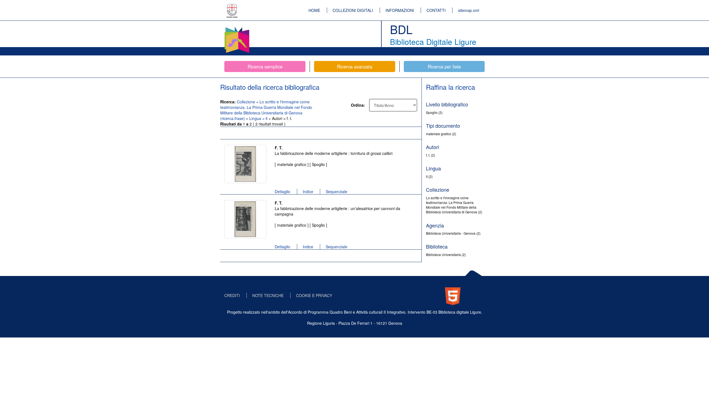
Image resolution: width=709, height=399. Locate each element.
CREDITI (232, 295)
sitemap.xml (468, 10)
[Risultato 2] (245, 219)
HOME (314, 10)
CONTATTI (436, 10)
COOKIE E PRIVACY (314, 295)
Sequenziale (336, 191)
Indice (308, 191)
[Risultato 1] (245, 164)
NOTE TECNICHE (268, 295)
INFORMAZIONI (400, 10)
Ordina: (358, 105)
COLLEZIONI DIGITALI (353, 10)
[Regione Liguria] (232, 7)
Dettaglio (282, 191)
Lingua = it (259, 118)
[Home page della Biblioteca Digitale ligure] (236, 28)
